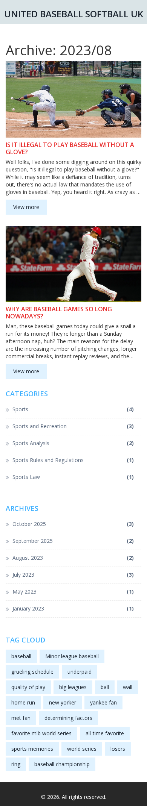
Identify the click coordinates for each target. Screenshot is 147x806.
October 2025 (73, 523)
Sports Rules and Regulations (73, 460)
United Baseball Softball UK (73, 14)
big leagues (73, 687)
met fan (21, 717)
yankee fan (103, 702)
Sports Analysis (73, 443)
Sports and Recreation (73, 426)
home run (23, 702)
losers (117, 748)
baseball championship (62, 764)
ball (105, 687)
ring (15, 764)
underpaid (79, 671)
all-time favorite (105, 733)
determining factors (68, 717)
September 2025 (73, 540)
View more (26, 207)
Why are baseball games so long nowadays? (59, 313)
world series (81, 748)
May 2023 (73, 591)
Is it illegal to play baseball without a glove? (70, 148)
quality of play (28, 687)
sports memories (32, 748)
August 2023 (73, 557)
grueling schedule (32, 671)
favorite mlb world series (41, 733)
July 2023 (73, 574)
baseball (21, 656)
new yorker (62, 702)
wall (127, 687)
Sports (73, 409)
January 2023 (73, 608)
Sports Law (73, 476)
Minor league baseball (72, 656)
